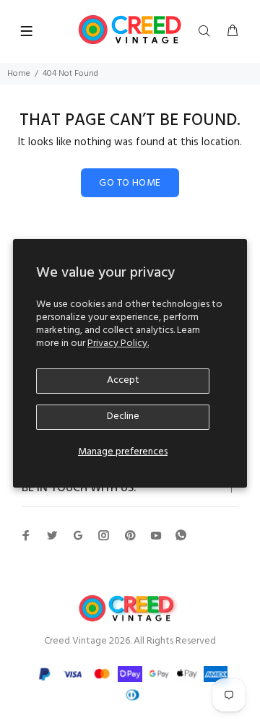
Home (18, 73)
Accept (123, 380)
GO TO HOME (129, 183)
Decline (123, 416)
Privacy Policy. (118, 343)
